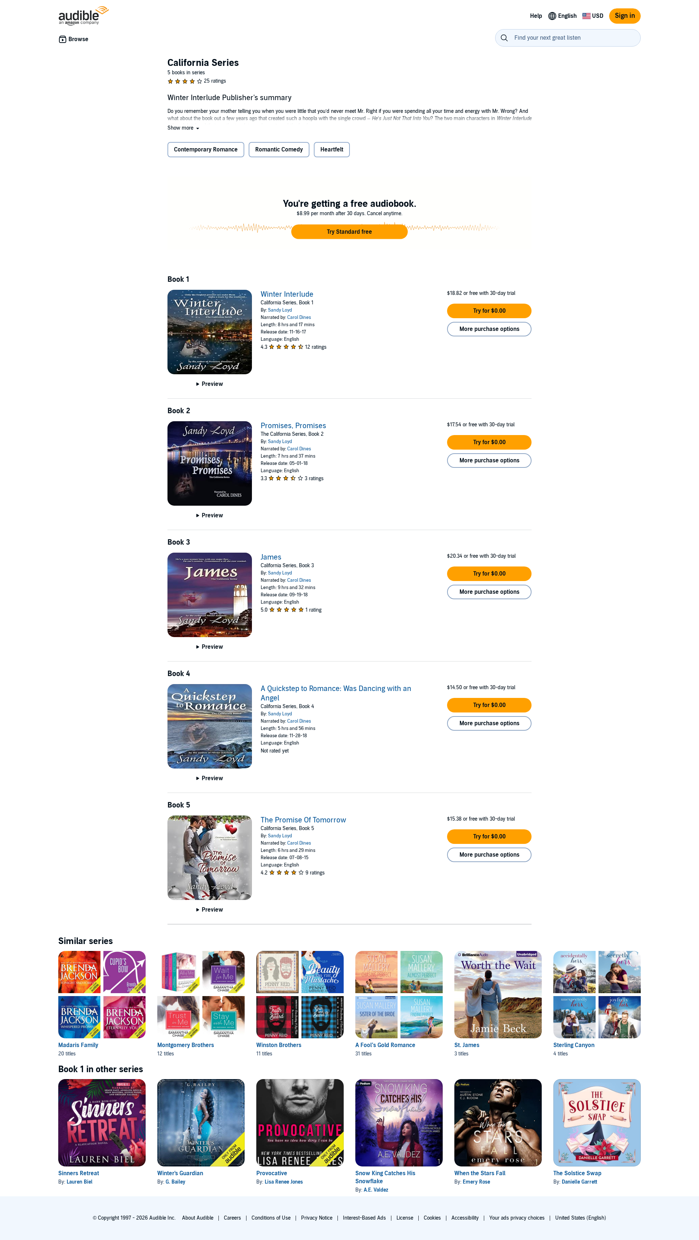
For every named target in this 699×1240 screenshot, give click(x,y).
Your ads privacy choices (517, 1218)
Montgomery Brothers (185, 1045)
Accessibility (465, 1218)
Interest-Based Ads (364, 1218)
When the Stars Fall (479, 1173)
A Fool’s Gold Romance (385, 1045)
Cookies (432, 1218)
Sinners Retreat (78, 1173)
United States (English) (580, 1218)
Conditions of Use (271, 1218)
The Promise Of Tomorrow (303, 820)
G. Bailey (175, 1182)
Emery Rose (476, 1182)
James (271, 557)
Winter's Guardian (180, 1173)
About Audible (197, 1218)
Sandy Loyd (280, 310)
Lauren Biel (79, 1182)
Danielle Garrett (579, 1182)
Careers (232, 1218)
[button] (184, 128)
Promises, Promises (293, 426)
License (404, 1218)
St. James (466, 1045)
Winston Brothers (278, 1045)
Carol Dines (299, 317)
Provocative (271, 1173)
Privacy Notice (316, 1218)
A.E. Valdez (376, 1190)
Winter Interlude (287, 294)
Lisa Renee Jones (284, 1182)
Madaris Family (78, 1045)
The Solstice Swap (577, 1173)
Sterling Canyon (574, 1045)
